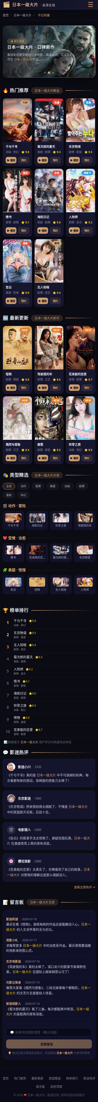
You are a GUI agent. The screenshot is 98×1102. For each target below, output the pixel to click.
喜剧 (9, 495)
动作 (23, 486)
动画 (67, 486)
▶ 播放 (11, 160)
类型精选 (55, 1078)
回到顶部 (56, 1086)
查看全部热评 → (84, 887)
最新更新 (37, 1078)
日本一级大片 (22, 15)
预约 (23, 160)
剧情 (82, 486)
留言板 (40, 1086)
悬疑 (52, 486)
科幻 (23, 495)
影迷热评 (89, 1078)
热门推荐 (20, 1078)
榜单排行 (72, 1078)
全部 (9, 486)
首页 (6, 15)
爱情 (38, 486)
